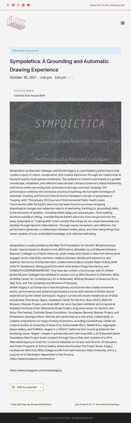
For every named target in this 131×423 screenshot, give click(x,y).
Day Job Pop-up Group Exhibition (30, 404)
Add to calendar (27, 387)
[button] (122, 23)
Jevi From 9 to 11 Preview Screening (97, 404)
